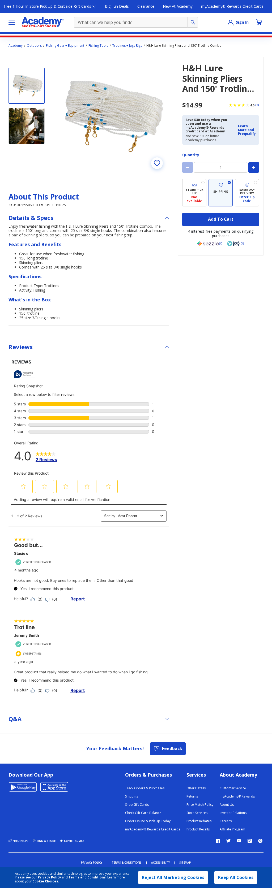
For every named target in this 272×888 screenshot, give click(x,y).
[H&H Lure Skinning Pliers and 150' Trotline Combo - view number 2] (26, 126)
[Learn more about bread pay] (235, 243)
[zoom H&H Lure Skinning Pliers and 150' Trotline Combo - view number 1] (110, 116)
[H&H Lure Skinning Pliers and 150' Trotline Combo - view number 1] (26, 85)
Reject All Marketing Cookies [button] (173, 877)
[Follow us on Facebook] (218, 841)
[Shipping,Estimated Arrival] (220, 192)
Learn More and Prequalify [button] (247, 130)
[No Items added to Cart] (259, 22)
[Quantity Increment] (253, 167)
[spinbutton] (220, 167)
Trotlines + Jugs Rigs (127, 45)
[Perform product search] (193, 22)
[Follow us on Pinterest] (260, 841)
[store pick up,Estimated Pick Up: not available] (194, 192)
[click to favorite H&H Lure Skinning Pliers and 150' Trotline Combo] (157, 163)
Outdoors (34, 45)
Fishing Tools (98, 45)
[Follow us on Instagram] (249, 841)
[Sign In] (230, 22)
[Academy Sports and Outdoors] (42, 22)
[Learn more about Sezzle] (210, 243)
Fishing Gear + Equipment (65, 45)
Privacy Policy (49, 877)
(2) (257, 105)
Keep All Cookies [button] (235, 877)
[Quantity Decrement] (187, 167)
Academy (15, 45)
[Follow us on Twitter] (228, 841)
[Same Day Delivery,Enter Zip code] (247, 192)
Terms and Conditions (87, 877)
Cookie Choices (45, 881)
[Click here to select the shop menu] (11, 22)
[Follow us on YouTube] (239, 841)
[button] (247, 130)
